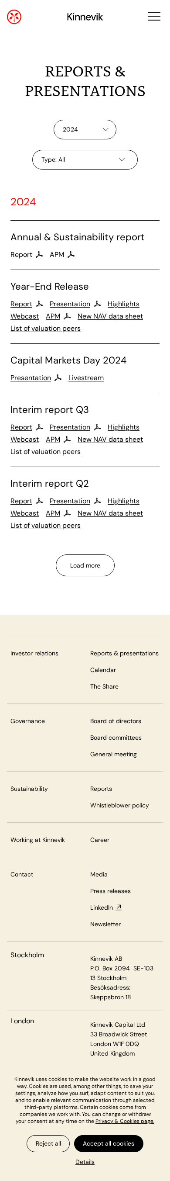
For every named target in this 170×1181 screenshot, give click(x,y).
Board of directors (115, 721)
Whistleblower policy (119, 805)
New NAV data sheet (110, 316)
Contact (21, 874)
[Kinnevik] (85, 18)
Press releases (110, 891)
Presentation (70, 304)
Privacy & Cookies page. (124, 1121)
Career (99, 840)
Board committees (116, 737)
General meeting (113, 754)
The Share (104, 686)
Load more (85, 565)
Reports (101, 789)
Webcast (24, 316)
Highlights (123, 304)
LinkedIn (101, 907)
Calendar (103, 670)
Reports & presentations (124, 653)
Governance (27, 721)
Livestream (86, 378)
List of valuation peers (45, 328)
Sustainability (29, 789)
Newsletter (105, 924)
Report (21, 254)
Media (99, 874)
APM (57, 254)
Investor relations (34, 653)
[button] (153, 17)
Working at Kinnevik (37, 840)
